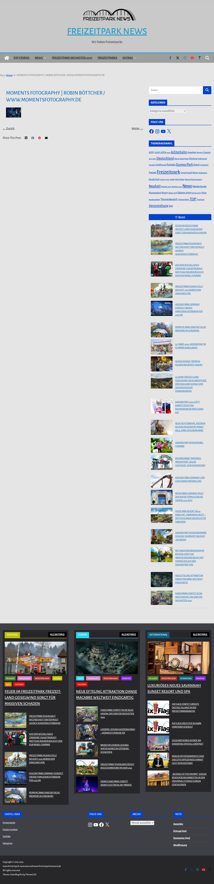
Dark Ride (152, 159)
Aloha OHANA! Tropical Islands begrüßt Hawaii (188, 363)
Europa (171, 164)
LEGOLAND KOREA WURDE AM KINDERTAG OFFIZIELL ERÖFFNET (187, 742)
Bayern (200, 152)
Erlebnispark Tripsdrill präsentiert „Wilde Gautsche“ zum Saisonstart (190, 462)
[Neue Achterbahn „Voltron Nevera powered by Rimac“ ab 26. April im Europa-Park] (162, 427)
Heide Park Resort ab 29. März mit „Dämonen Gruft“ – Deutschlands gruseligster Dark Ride (190, 516)
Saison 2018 (172, 193)
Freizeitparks (107, 57)
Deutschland (165, 158)
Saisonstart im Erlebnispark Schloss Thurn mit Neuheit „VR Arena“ (190, 536)
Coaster (207, 152)
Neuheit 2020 (177, 187)
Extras (128, 57)
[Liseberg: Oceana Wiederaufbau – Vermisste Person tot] (87, 732)
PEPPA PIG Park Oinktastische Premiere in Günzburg (190, 329)
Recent (181, 217)
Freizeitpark (168, 172)
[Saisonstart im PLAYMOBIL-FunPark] (162, 445)
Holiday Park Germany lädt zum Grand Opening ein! (190, 479)
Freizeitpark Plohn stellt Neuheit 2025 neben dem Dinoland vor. (189, 290)
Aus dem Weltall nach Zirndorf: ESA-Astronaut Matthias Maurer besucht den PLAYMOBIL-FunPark (189, 270)
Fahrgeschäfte (25, 678)
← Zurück (9, 128)
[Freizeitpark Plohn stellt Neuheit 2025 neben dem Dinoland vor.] (162, 290)
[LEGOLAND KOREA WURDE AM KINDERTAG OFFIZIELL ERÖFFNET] (158, 743)
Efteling (193, 158)
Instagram (7, 843)
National (57, 678)
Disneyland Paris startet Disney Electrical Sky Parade (116, 783)
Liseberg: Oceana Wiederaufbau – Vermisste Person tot (117, 731)
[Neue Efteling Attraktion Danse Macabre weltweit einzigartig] (162, 579)
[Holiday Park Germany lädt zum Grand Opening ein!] (162, 480)
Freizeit (152, 172)
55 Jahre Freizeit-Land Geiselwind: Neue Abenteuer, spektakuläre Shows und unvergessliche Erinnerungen (191, 384)
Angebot (192, 152)
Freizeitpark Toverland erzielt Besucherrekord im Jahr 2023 (117, 766)
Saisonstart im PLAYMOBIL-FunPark (189, 444)
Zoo (171, 206)
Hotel (172, 179)
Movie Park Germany (193, 179)
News (39, 57)
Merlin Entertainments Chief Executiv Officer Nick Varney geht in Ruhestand (188, 759)
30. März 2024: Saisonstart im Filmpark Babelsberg (190, 346)
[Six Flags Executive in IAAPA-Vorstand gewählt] (158, 726)
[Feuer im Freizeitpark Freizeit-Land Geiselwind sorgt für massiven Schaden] (162, 229)
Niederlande (199, 186)
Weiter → (137, 128)
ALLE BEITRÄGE (57, 634)
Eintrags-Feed (179, 831)
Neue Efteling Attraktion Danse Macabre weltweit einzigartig (189, 579)
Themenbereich (169, 199)
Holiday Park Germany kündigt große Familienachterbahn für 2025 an (189, 309)
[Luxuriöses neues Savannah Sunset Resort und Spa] (178, 658)
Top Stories (21, 57)
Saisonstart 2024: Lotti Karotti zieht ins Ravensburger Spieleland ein (189, 407)
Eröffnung (161, 165)
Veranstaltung (158, 205)
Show (204, 193)
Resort (165, 193)
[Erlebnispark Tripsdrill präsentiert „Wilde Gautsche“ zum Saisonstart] (162, 462)
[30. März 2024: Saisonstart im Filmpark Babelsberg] (162, 346)
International (186, 678)
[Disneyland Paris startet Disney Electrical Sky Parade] (87, 784)
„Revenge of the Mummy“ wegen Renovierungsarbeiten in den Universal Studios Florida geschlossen (189, 779)
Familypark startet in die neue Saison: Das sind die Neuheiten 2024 (188, 597)
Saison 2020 (196, 193)
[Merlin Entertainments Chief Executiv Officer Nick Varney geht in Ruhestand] (158, 760)
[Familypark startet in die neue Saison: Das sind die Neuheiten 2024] (162, 597)
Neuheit (155, 186)
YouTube (7, 836)
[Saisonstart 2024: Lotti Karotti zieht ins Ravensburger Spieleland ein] (162, 405)
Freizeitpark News (107, 31)
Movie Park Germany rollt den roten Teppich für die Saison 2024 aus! (189, 497)
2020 (168, 152)
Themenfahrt (183, 200)
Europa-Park (184, 164)
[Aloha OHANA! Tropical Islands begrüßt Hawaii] (162, 363)
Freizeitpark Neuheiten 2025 (72, 57)
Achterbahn (179, 152)
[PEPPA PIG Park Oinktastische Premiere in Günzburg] (162, 329)
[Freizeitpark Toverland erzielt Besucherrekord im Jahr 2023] (87, 767)
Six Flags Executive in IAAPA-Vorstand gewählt (186, 725)
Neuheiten (126, 678)
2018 (157, 152)
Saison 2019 (184, 192)
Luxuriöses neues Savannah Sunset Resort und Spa (174, 688)
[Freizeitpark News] (7, 58)
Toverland (200, 200)
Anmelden (178, 824)
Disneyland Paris (181, 159)
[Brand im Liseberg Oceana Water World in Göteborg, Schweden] (87, 749)
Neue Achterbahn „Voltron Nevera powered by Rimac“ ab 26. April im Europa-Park (190, 427)
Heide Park (154, 179)
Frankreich (204, 165)
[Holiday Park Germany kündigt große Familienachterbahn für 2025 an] (162, 308)
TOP (193, 199)
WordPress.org (180, 845)
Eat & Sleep (10, 678)
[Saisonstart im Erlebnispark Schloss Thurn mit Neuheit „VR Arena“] (162, 536)
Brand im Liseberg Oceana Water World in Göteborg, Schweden (114, 748)
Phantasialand (155, 193)
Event (196, 164)
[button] (44, 58)
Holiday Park (165, 179)
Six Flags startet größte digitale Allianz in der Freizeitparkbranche (185, 707)
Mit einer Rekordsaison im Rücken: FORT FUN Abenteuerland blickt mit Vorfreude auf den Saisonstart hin (189, 558)
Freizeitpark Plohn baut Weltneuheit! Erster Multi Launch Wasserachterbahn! (189, 249)
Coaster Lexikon (10, 829)
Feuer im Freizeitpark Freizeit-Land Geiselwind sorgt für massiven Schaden (191, 229)
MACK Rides (179, 179)
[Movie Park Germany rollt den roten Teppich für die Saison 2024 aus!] (162, 497)
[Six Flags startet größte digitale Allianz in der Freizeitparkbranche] (158, 708)
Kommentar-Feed (181, 838)
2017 (151, 152)
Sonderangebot (154, 200)
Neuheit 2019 (166, 187)
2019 (163, 152)
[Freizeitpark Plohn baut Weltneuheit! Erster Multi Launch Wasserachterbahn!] (162, 247)
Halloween (202, 173)
